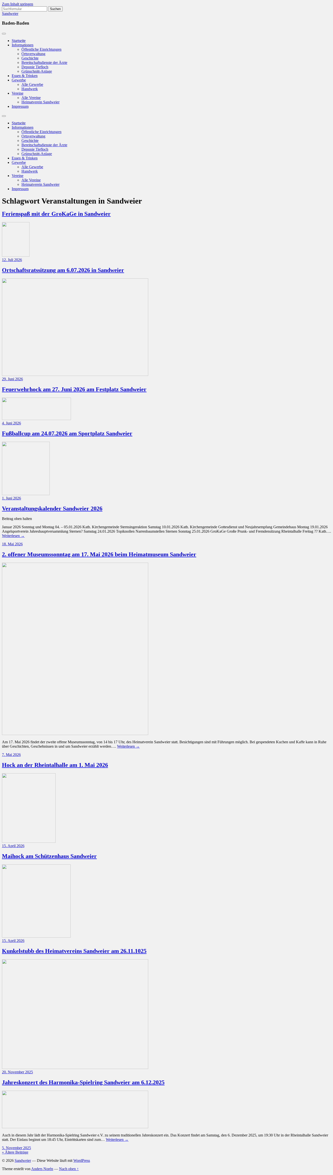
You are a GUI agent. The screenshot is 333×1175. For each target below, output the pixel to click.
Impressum (20, 106)
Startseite (19, 41)
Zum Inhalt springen (17, 4)
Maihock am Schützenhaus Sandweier (49, 856)
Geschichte (30, 58)
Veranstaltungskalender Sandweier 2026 (52, 508)
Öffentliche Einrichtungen (41, 49)
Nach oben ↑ (69, 1169)
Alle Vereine (31, 98)
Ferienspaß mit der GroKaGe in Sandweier (56, 214)
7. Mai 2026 (11, 755)
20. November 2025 (17, 1072)
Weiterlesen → (13, 536)
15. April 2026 (13, 846)
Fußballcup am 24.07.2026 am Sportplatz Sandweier (67, 433)
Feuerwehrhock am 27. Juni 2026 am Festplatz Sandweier (74, 389)
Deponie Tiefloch (34, 67)
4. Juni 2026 (11, 423)
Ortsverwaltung (33, 54)
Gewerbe (19, 80)
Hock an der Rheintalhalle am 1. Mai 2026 (55, 765)
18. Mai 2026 (12, 544)
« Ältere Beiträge (15, 1152)
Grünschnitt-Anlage (36, 71)
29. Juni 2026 (12, 379)
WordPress (81, 1160)
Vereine (17, 93)
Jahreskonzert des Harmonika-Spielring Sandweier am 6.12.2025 (83, 1082)
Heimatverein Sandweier (40, 102)
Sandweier (10, 13)
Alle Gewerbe (32, 84)
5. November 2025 (16, 1148)
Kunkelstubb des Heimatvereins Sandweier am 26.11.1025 (74, 951)
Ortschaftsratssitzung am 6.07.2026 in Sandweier (63, 270)
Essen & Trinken (25, 76)
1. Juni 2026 (11, 498)
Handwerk (29, 89)
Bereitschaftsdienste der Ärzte (44, 62)
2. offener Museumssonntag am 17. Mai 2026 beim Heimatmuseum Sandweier (99, 554)
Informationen (22, 45)
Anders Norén (42, 1169)
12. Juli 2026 (12, 260)
